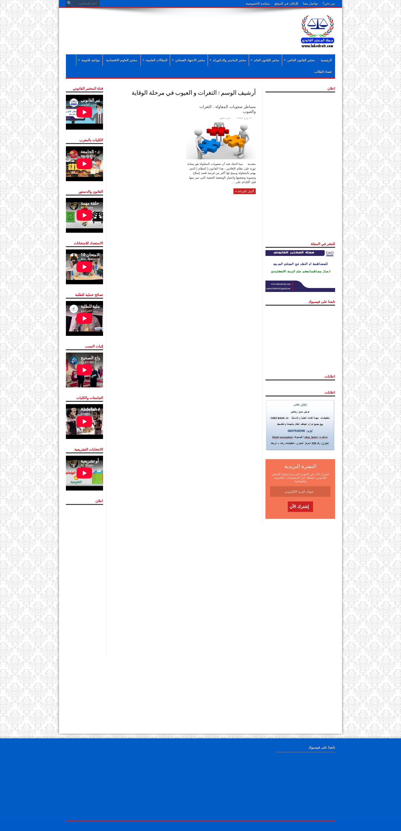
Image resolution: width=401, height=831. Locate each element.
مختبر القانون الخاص (301, 60)
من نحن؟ (329, 3)
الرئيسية (326, 60)
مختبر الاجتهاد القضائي (190, 60)
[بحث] (69, 3)
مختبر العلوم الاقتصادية (121, 60)
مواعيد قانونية (90, 60)
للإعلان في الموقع (286, 3)
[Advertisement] (170, 26)
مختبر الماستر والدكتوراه (229, 60)
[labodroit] (317, 30)
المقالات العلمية (156, 60)
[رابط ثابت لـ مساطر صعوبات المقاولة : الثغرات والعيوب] (221, 140)
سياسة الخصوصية (258, 3)
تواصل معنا (310, 3)
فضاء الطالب (323, 72)
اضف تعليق (225, 118)
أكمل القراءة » (244, 191)
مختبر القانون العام (266, 60)
